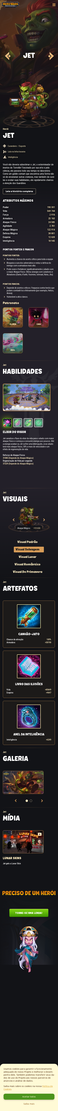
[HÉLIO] (50, 56)
